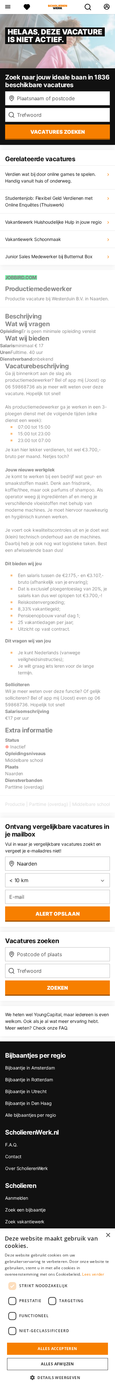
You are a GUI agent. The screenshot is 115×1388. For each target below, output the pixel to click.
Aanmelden (16, 1198)
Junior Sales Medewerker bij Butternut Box (49, 256)
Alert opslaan (57, 914)
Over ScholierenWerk (26, 1168)
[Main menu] (7, 7)
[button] (57, 1377)
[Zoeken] (90, 7)
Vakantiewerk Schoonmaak (33, 239)
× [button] (107, 1235)
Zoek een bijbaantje (25, 1209)
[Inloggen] (106, 7)
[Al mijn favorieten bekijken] (26, 7)
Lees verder (93, 1274)
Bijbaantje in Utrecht (26, 1091)
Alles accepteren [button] (57, 1348)
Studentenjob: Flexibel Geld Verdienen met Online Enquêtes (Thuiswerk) (49, 201)
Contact (13, 1156)
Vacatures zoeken (57, 132)
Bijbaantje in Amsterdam (30, 1067)
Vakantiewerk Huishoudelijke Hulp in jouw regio (53, 222)
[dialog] (57, 1308)
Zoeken (57, 988)
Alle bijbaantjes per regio (30, 1115)
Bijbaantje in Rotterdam (29, 1079)
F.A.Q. (11, 1144)
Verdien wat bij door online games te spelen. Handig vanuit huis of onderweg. (50, 177)
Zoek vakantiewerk (24, 1221)
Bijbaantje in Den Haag (28, 1103)
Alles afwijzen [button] (57, 1364)
